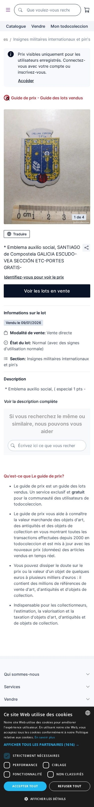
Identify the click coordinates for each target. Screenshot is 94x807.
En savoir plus (45, 737)
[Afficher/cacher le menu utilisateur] (7, 10)
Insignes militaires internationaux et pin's (51, 39)
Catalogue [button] (16, 26)
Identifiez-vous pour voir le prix (34, 277)
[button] (47, 744)
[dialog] (47, 757)
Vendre (38, 26)
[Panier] (87, 10)
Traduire (20, 234)
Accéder (26, 80)
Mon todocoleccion (69, 26)
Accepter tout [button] (25, 786)
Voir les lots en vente (47, 291)
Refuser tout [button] (69, 786)
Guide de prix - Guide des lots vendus (47, 97)
